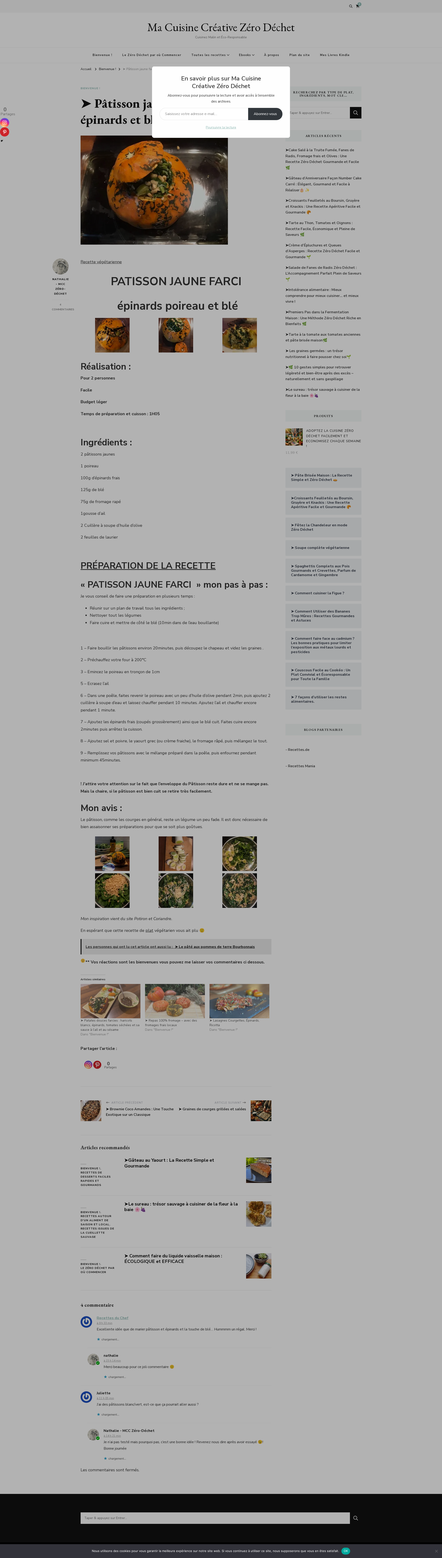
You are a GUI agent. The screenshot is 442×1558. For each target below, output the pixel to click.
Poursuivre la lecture (221, 127)
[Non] (436, 1551)
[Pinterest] (4, 131)
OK (346, 1551)
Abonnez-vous (265, 113)
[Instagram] (4, 122)
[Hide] (2, 141)
